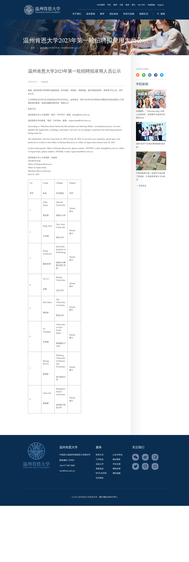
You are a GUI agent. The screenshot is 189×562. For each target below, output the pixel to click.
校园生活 (143, 14)
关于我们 (76, 14)
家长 (133, 5)
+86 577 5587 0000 (67, 466)
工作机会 (99, 459)
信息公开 (99, 464)
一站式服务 (100, 5)
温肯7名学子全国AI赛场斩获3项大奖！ (150, 145)
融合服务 (117, 459)
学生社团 (117, 464)
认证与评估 (117, 455)
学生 (109, 5)
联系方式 (99, 455)
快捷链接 (151, 5)
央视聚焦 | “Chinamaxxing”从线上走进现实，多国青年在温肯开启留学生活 (150, 114)
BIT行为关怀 (101, 473)
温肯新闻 (90, 14)
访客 (121, 5)
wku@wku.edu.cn (67, 471)
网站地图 (117, 473)
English (160, 5)
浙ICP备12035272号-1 (108, 497)
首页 (33, 48)
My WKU (141, 5)
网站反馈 (117, 469)
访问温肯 (99, 478)
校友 (127, 5)
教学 (102, 14)
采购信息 (99, 469)
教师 (115, 5)
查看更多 (142, 186)
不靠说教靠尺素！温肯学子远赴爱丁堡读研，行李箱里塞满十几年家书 (150, 176)
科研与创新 (128, 14)
